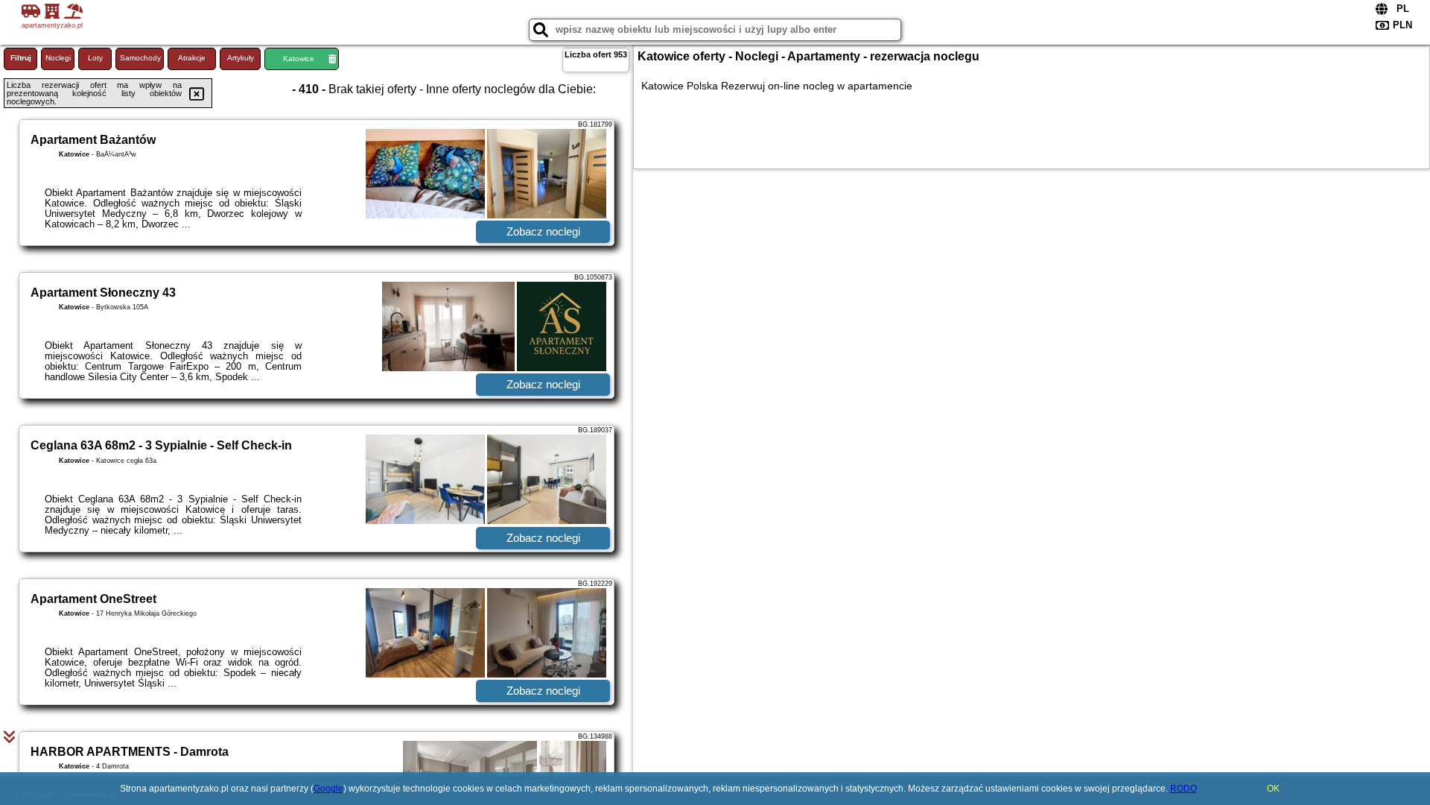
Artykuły (240, 58)
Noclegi (58, 58)
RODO (1183, 788)
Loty (95, 58)
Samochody (140, 58)
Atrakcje (192, 58)
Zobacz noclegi (543, 231)
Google (328, 788)
